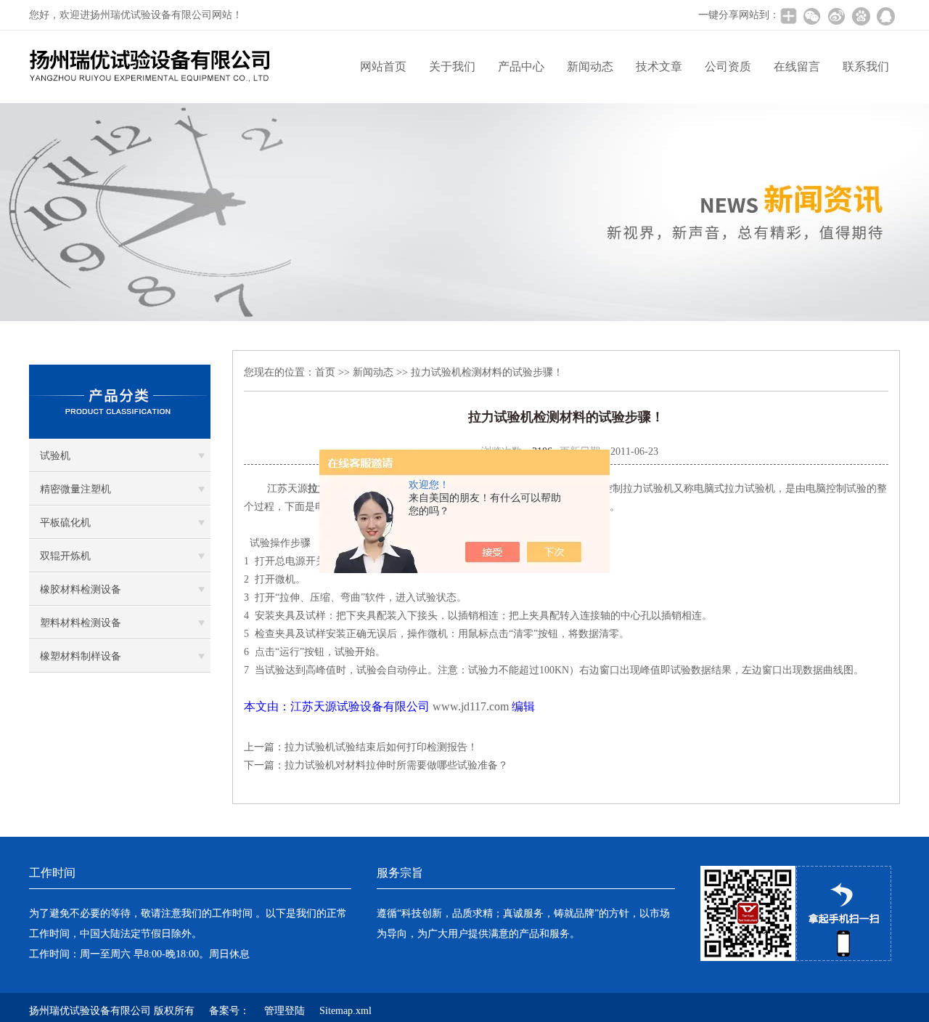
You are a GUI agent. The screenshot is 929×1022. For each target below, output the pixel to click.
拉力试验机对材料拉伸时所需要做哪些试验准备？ (396, 765)
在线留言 (797, 66)
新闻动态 (590, 66)
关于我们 (452, 66)
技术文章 (659, 66)
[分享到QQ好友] (885, 16)
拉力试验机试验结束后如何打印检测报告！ (381, 747)
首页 (325, 372)
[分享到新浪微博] (836, 16)
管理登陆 (284, 1010)
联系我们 (866, 66)
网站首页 (383, 66)
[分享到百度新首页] (861, 16)
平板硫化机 (65, 522)
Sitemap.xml (345, 1010)
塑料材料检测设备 (80, 622)
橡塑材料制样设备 (80, 656)
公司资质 (728, 66)
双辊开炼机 (65, 556)
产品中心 (521, 66)
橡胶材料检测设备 (80, 589)
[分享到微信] (811, 16)
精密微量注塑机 (75, 489)
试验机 (55, 455)
